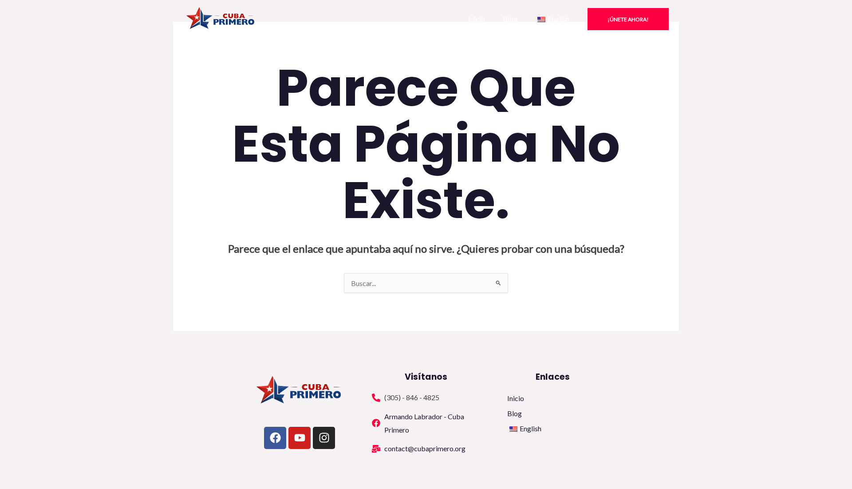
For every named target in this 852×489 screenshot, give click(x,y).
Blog (510, 19)
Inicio (476, 19)
